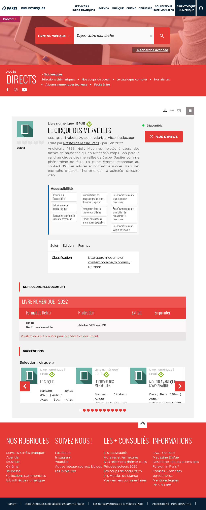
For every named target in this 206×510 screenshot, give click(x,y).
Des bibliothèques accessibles (176, 462)
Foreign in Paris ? (166, 466)
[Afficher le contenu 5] (96, 410)
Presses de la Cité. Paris (81, 143)
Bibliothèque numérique (25, 480)
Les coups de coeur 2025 (123, 471)
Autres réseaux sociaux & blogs (78, 466)
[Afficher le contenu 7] (104, 410)
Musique (13, 462)
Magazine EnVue (166, 457)
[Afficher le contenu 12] (124, 410)
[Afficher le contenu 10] (116, 410)
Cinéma (12, 466)
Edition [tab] (68, 245)
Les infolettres (65, 471)
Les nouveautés (115, 453)
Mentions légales (166, 480)
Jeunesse (13, 471)
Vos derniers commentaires (125, 480)
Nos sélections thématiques (125, 462)
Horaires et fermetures (121, 457)
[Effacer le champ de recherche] (151, 35)
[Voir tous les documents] (53, 363)
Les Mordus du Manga (121, 476)
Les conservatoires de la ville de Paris (118, 503)
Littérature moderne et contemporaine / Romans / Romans (109, 262)
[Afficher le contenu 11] (120, 410)
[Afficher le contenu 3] (88, 410)
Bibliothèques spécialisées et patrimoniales (54, 503)
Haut (142, 423)
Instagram (63, 457)
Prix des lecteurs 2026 (120, 466)
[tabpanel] (93, 262)
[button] (201, 8)
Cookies (159, 471)
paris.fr (11, 503)
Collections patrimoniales (26, 476)
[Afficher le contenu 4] (92, 410)
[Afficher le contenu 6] (100, 410)
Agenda (12, 457)
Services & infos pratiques (25, 453)
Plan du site (162, 485)
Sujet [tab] (54, 245)
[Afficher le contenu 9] (112, 410)
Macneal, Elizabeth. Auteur (69, 138)
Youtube (61, 462)
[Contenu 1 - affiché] (80, 410)
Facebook (62, 453)
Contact (168, 453)
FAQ (156, 453)
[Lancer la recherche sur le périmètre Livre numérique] (162, 35)
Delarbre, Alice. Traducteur (113, 138)
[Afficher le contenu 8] (108, 410)
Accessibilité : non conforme (171, 503)
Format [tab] (84, 245)
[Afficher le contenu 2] (84, 410)
